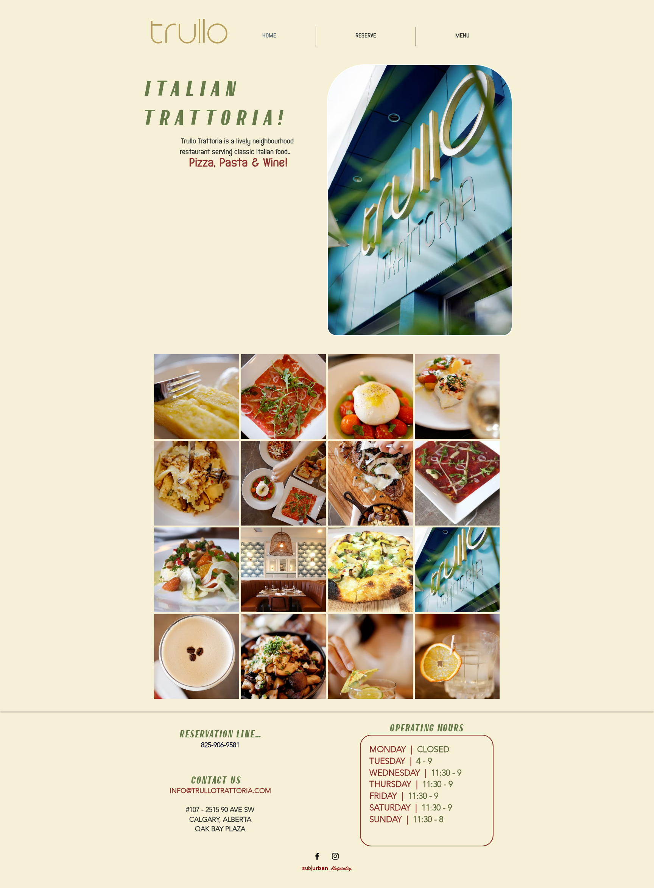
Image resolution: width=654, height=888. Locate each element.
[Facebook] (317, 856)
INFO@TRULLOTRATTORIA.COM (220, 791)
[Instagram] (335, 856)
